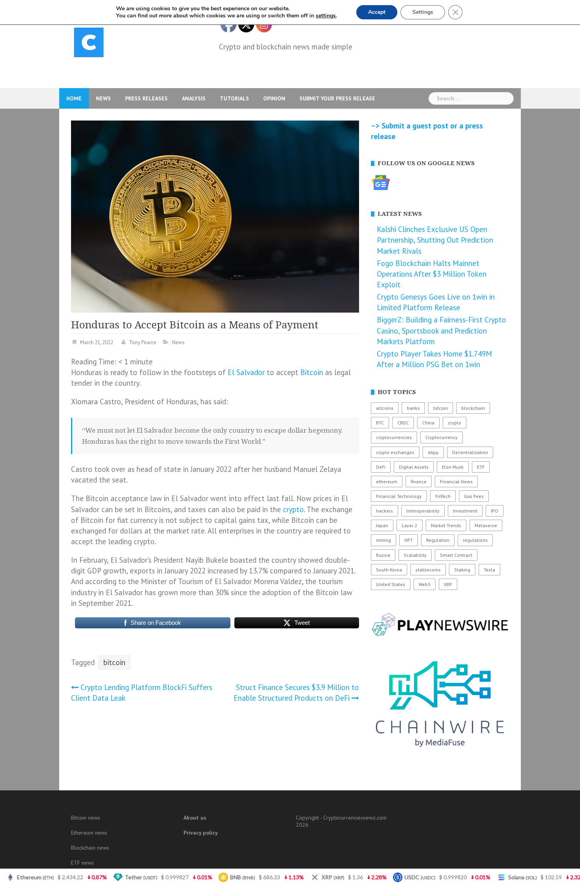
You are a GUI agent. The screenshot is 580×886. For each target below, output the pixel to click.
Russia (383, 555)
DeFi (380, 467)
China (428, 423)
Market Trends (446, 525)
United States (390, 584)
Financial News (456, 481)
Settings (422, 12)
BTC (380, 423)
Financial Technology (399, 496)
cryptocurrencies (394, 437)
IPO (494, 511)
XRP (448, 584)
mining (383, 540)
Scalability (415, 555)
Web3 (424, 584)
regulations (475, 540)
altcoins (384, 408)
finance (419, 481)
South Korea (389, 570)
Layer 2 (409, 525)
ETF (481, 467)
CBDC (403, 423)
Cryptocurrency (441, 437)
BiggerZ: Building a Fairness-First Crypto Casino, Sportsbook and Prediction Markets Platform (441, 330)
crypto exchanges (395, 452)
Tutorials (234, 98)
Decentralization (470, 452)
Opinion (274, 98)
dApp (433, 452)
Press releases (146, 98)
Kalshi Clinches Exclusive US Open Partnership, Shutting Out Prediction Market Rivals (435, 239)
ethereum (386, 481)
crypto (293, 509)
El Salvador (246, 372)
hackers (384, 511)
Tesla (489, 570)
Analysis (194, 98)
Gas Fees (474, 496)
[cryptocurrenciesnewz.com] (88, 44)
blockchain (473, 408)
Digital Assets (413, 467)
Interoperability (423, 511)
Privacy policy (200, 832)
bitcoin (114, 662)
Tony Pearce (142, 342)
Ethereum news (89, 832)
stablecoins (428, 570)
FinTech (443, 496)
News (103, 98)
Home (74, 98)
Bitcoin (311, 372)
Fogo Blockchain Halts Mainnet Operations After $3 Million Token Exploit (431, 273)
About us (194, 817)
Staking (462, 570)
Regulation (437, 540)
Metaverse (486, 525)
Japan (382, 525)
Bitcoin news (85, 817)
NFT (408, 540)
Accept (376, 12)
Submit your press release (337, 98)
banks (413, 408)
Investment (465, 511)
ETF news (82, 862)
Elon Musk (453, 467)
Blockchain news (90, 847)
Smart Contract (456, 555)
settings (326, 15)
